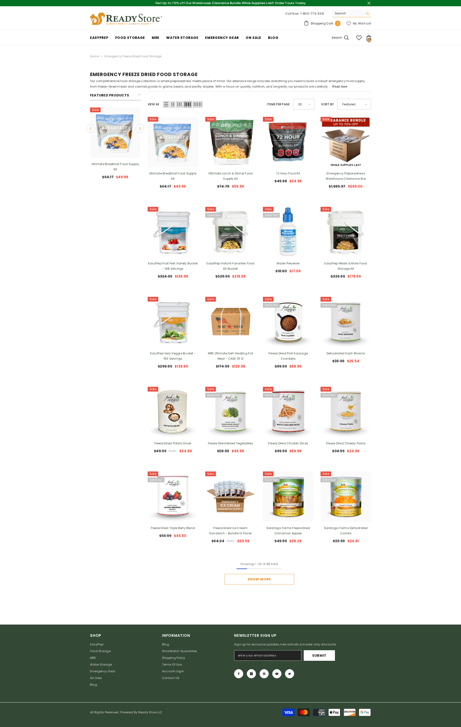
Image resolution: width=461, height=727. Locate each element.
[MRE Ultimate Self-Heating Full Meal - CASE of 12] (230, 322)
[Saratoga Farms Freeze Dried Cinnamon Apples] (288, 496)
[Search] (352, 13)
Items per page (278, 104)
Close (369, 3)
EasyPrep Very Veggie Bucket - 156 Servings (173, 356)
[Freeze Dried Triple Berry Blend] (173, 496)
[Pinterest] (264, 673)
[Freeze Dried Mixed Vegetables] (230, 412)
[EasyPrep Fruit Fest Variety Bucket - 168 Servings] (173, 232)
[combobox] (348, 13)
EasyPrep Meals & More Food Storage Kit (345, 266)
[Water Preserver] (288, 232)
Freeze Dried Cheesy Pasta (345, 443)
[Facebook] (238, 673)
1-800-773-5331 (312, 14)
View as (153, 104)
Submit (319, 655)
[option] (115, 145)
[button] (90, 128)
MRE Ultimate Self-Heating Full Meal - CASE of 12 (230, 356)
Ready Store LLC (150, 712)
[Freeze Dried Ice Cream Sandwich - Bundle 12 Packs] (230, 496)
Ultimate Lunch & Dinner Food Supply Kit (230, 176)
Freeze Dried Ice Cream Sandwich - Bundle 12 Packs (230, 530)
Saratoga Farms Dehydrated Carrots (346, 530)
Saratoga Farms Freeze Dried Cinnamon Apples (288, 530)
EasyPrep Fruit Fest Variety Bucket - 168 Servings (173, 266)
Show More (259, 579)
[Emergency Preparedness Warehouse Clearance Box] (346, 142)
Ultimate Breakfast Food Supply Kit (115, 166)
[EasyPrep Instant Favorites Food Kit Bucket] (230, 232)
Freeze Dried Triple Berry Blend (173, 528)
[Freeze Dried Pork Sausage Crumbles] (288, 322)
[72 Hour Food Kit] (288, 142)
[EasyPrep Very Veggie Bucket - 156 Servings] (173, 322)
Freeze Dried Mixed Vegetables (230, 443)
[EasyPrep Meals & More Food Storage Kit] (346, 232)
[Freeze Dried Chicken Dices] (288, 412)
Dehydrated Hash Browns (346, 353)
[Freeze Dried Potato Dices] (173, 412)
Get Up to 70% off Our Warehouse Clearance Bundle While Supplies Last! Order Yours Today (230, 3)
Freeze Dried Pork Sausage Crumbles (288, 356)
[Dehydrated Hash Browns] (346, 322)
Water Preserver (288, 263)
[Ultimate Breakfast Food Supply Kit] (115, 132)
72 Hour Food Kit (288, 173)
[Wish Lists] (359, 37)
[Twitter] (289, 673)
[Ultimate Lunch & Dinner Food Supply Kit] (230, 142)
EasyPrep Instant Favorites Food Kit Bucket (230, 266)
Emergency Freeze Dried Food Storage (132, 56)
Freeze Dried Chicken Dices (288, 443)
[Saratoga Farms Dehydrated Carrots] (346, 496)
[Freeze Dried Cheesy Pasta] (346, 412)
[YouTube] (276, 673)
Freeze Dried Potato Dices (173, 443)
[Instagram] (251, 673)
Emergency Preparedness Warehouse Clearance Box (346, 176)
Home (94, 56)
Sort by (327, 104)
